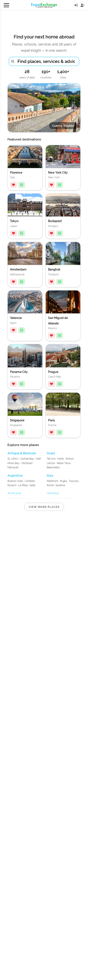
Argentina (14, 475)
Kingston (52, 498)
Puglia (63, 481)
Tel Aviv (51, 458)
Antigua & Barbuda (21, 453)
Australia (14, 493)
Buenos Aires (15, 481)
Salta (32, 485)
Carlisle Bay (27, 458)
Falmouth (13, 467)
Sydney (11, 498)
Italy (50, 475)
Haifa (60, 458)
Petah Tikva (63, 463)
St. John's (12, 458)
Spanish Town (67, 498)
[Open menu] (6, 5)
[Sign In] (76, 5)
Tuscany (74, 481)
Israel (51, 453)
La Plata (23, 485)
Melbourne (24, 498)
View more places (44, 506)
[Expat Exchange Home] (44, 5)
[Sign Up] (83, 5)
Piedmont (52, 481)
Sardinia (60, 485)
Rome (50, 485)
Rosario (11, 485)
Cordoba (30, 481)
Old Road (26, 463)
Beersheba (53, 467)
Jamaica (53, 493)
